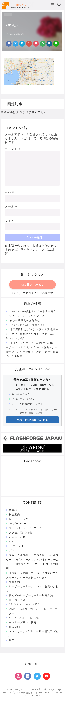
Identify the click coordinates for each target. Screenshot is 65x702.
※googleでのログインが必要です (32, 293)
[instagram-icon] (18, 676)
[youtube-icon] (46, 676)
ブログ (13, 550)
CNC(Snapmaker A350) (25, 604)
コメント (12, 149)
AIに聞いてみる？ (32, 284)
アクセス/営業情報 (20, 532)
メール (11, 206)
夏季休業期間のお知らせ (25, 320)
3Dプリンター (18, 546)
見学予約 (14, 582)
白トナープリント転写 (22, 622)
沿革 (11, 640)
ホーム (7, 14)
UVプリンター (18, 523)
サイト (9, 220)
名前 (9, 192)
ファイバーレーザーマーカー (27, 528)
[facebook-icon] (27, 676)
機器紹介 (14, 510)
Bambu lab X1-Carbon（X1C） (30, 324)
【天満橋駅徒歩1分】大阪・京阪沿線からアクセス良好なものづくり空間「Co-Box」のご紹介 (32, 334)
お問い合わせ (17, 537)
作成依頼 (14, 626)
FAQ (11, 541)
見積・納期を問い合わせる (32, 419)
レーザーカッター (20, 519)
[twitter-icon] (37, 676)
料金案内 (14, 514)
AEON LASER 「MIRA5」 (25, 617)
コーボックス (17, 599)
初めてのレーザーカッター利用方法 (31, 595)
